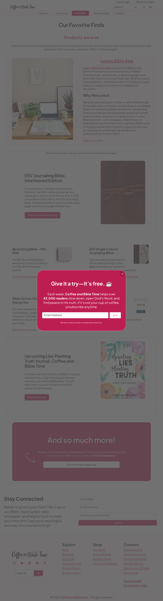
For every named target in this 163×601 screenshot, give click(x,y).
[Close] (122, 273)
